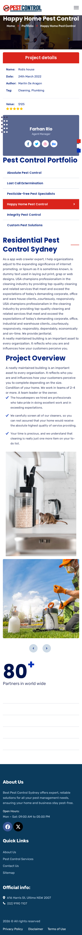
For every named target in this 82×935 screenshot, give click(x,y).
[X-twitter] (18, 826)
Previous (33, 648)
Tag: (9, 90)
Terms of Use (57, 929)
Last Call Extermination (25, 183)
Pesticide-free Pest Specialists (31, 194)
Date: (10, 76)
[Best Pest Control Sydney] (22, 7)
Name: (10, 69)
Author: (11, 83)
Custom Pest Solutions (25, 225)
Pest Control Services (18, 859)
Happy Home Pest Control (27, 204)
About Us (9, 852)
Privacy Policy (13, 929)
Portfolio (28, 26)
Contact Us (11, 866)
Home (11, 26)
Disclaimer (36, 929)
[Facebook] (7, 826)
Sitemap (9, 873)
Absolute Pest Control (24, 173)
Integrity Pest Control (24, 214)
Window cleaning (20, 632)
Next (47, 648)
